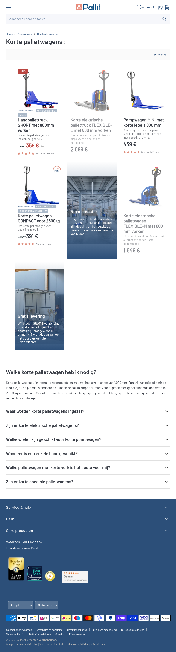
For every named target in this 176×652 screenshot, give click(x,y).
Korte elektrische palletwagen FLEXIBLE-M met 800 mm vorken (143, 223)
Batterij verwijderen (40, 633)
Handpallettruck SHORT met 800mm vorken (36, 125)
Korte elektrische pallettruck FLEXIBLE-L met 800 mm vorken (91, 125)
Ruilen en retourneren (132, 629)
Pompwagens (24, 33)
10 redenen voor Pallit (22, 548)
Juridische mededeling (104, 629)
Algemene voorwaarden (19, 629)
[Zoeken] (164, 19)
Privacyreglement (78, 633)
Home (9, 33)
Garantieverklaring (77, 629)
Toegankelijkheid (15, 633)
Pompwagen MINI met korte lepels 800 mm (143, 122)
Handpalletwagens (47, 33)
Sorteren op (160, 54)
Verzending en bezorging (49, 629)
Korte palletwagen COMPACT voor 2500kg (39, 218)
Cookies (59, 633)
